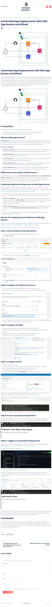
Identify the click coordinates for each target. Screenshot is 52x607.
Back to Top (48, 603)
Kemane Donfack (26, 9)
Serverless (17, 27)
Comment (5, 563)
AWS (14, 27)
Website (4, 583)
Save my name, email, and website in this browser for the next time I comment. (20, 589)
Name (4, 573)
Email (4, 578)
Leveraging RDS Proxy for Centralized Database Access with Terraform (12, 545)
